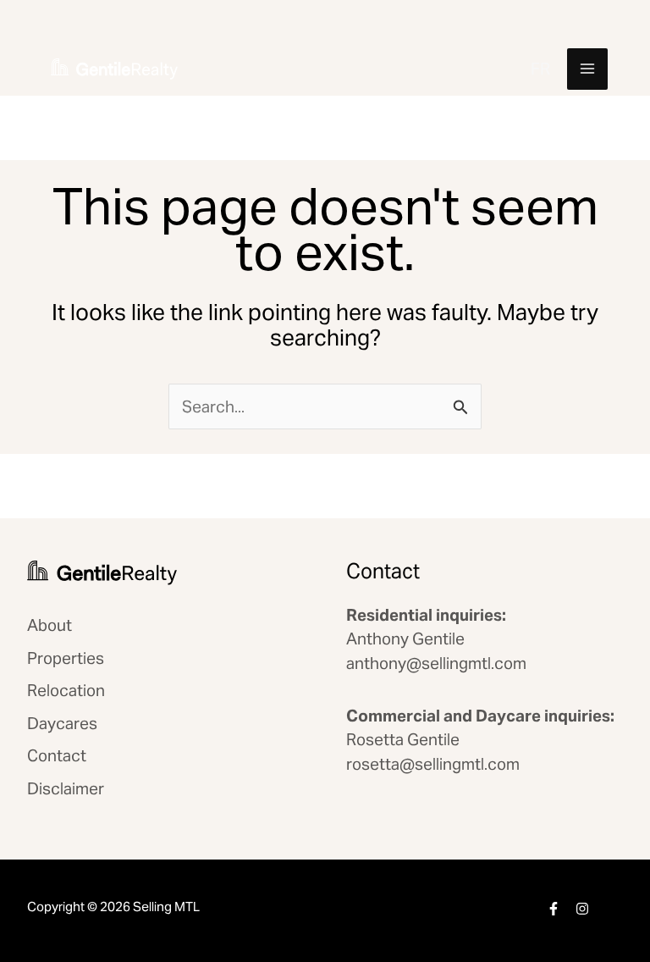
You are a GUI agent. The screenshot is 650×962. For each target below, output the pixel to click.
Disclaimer (65, 788)
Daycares (62, 723)
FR (540, 68)
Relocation (66, 690)
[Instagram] (582, 908)
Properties (65, 658)
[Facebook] (553, 908)
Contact (56, 755)
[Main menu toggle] (588, 69)
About (49, 625)
